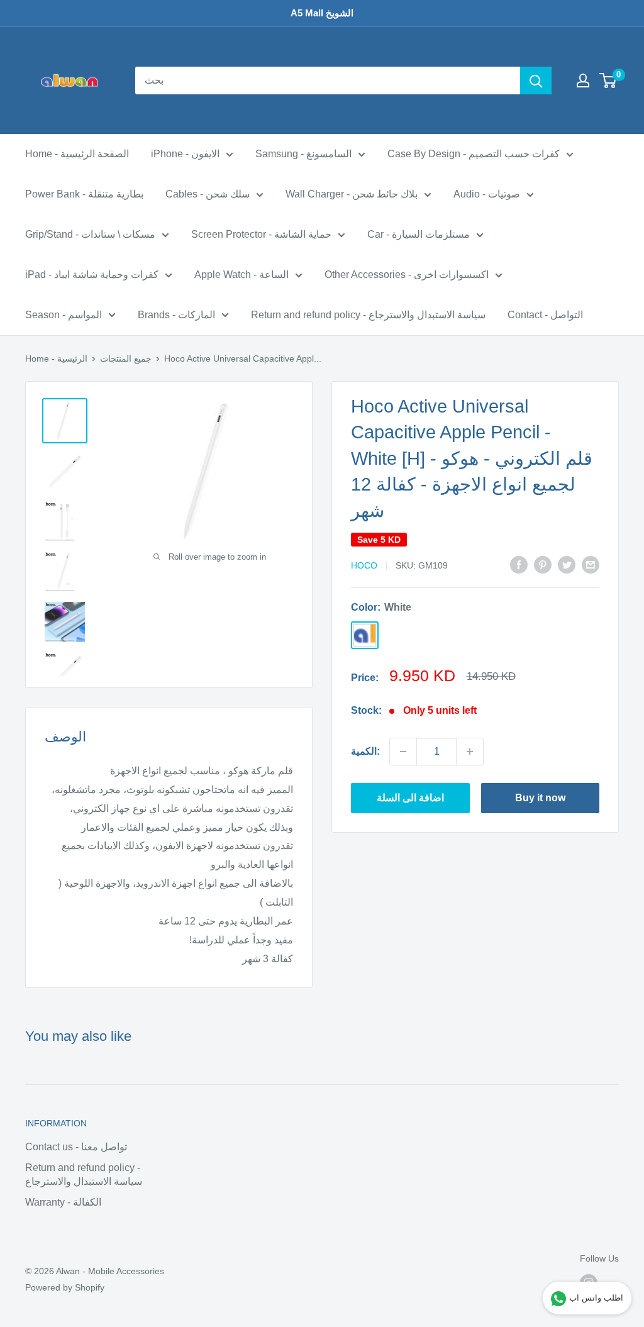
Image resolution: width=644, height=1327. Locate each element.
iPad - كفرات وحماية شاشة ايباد (91, 274)
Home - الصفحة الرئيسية (77, 153)
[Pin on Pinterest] (543, 564)
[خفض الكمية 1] (403, 751)
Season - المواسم (63, 314)
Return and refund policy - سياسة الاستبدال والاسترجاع (368, 314)
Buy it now (540, 797)
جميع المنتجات (126, 358)
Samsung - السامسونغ (303, 153)
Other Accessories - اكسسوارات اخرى (407, 274)
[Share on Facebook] (519, 564)
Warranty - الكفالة (63, 1202)
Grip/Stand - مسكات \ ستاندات (90, 234)
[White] (364, 635)
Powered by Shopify (64, 1287)
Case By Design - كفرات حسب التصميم (473, 153)
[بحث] (536, 80)
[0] (608, 80)
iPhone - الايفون (185, 153)
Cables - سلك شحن (207, 194)
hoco (364, 565)
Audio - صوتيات (486, 194)
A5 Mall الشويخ (322, 13)
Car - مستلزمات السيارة (418, 234)
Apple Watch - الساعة (241, 274)
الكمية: (365, 751)
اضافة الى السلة (410, 797)
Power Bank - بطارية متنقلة (84, 194)
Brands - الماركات (176, 314)
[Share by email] (590, 564)
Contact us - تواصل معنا (76, 1146)
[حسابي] (583, 80)
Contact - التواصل (545, 314)
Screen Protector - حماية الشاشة (261, 234)
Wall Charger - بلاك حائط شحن (352, 194)
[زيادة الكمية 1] (470, 751)
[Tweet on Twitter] (566, 564)
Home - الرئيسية (56, 358)
